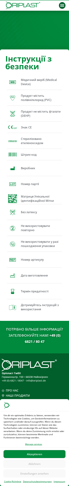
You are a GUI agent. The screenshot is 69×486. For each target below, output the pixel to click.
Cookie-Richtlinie (12, 481)
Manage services (33, 444)
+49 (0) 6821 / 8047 (13, 380)
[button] (62, 5)
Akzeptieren (34, 454)
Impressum (59, 481)
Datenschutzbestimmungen (37, 481)
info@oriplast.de (36, 380)
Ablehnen (34, 464)
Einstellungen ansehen (34, 473)
